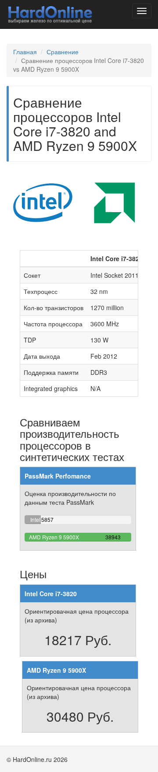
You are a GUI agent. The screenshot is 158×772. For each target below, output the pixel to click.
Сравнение (63, 51)
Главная (25, 51)
